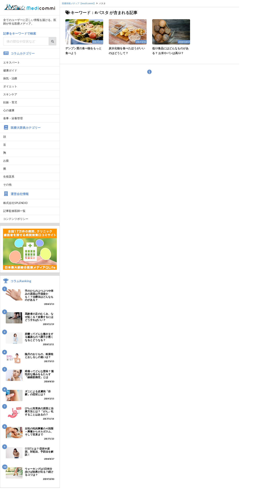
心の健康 (8, 110)
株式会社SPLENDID (15, 203)
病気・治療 (10, 78)
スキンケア (10, 94)
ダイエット (10, 86)
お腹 (6, 160)
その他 (7, 184)
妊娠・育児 (10, 102)
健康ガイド (10, 70)
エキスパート (11, 62)
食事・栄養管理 (13, 118)
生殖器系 (8, 176)
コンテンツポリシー (15, 218)
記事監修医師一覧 (14, 210)
